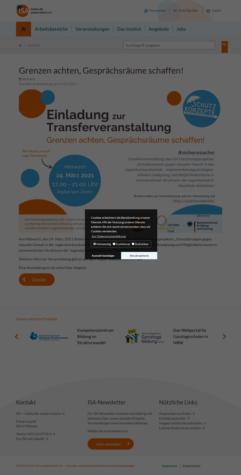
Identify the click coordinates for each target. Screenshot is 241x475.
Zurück (39, 279)
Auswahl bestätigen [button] (103, 255)
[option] (72, 336)
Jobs (181, 29)
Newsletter (157, 10)
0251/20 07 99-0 (39, 434)
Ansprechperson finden (175, 414)
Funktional (122, 244)
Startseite (23, 29)
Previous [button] (16, 336)
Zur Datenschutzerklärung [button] (109, 236)
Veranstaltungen (92, 29)
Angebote (159, 29)
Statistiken (141, 244)
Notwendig (103, 244)
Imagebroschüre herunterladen (180, 423)
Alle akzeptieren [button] (139, 255)
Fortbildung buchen (172, 418)
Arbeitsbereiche (51, 29)
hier (69, 267)
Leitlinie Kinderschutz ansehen (180, 428)
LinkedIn (38, 439)
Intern (216, 10)
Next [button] (224, 336)
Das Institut (129, 29)
